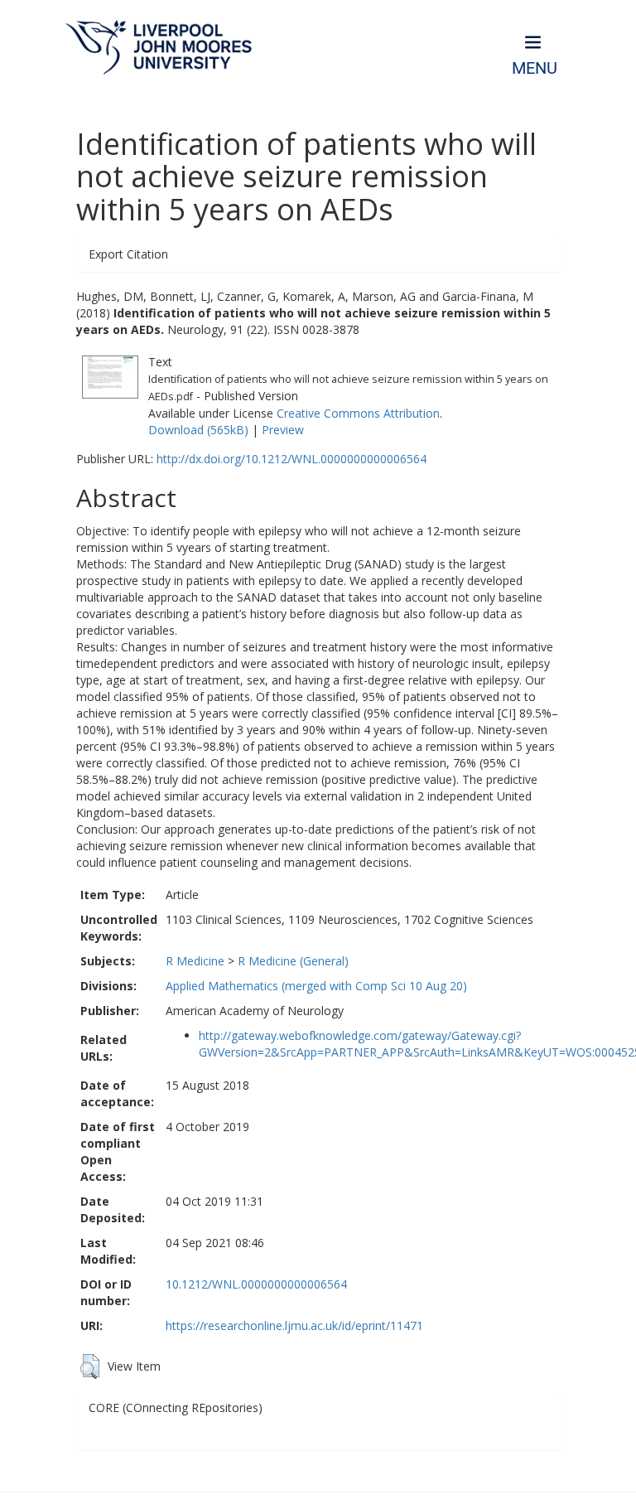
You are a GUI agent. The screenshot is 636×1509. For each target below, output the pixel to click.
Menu (534, 68)
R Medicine (195, 961)
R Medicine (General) (293, 961)
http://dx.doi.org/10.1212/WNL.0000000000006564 (291, 459)
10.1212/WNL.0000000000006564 (256, 1284)
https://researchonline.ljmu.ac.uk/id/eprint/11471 (294, 1325)
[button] (89, 1366)
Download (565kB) (198, 430)
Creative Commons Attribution (358, 413)
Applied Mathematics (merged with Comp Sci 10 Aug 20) (316, 986)
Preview (283, 430)
